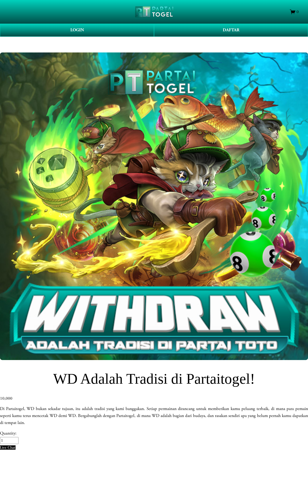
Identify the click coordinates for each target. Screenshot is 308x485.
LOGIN (77, 30)
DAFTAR (231, 30)
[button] (8, 447)
